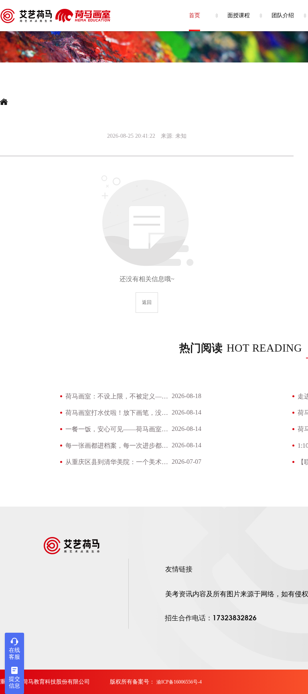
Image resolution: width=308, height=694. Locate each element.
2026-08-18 (186, 395)
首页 (194, 15)
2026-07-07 (186, 461)
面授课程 (238, 15)
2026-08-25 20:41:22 (131, 136)
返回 (147, 302)
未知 (180, 136)
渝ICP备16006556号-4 (179, 682)
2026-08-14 (186, 412)
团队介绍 (283, 15)
